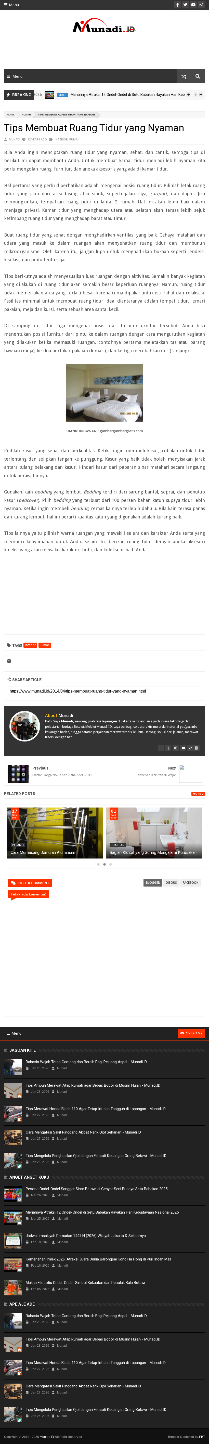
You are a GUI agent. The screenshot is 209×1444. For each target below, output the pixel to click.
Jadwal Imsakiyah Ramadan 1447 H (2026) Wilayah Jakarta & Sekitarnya (86, 1235)
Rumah (26, 114)
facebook (190, 882)
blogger (153, 882)
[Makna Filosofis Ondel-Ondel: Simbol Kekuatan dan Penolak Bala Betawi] (13, 1287)
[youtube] (183, 748)
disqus (171, 882)
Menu (14, 5)
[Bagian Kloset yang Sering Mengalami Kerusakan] (154, 833)
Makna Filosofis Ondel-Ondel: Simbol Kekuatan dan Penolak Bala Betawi (85, 1282)
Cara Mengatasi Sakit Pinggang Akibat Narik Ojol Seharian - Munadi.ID (83, 1132)
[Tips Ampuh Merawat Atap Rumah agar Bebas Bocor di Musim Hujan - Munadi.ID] (13, 1090)
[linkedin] (196, 748)
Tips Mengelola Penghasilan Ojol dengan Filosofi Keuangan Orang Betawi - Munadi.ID (96, 1155)
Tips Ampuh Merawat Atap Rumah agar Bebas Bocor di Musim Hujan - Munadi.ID (93, 1085)
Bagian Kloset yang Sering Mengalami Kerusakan (153, 852)
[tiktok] (190, 748)
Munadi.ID (47, 1437)
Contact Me (194, 1033)
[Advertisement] (104, 52)
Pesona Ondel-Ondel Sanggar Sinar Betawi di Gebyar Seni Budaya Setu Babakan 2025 (96, 1189)
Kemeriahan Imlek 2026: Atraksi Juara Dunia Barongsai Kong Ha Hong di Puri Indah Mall (98, 1259)
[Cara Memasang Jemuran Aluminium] (55, 833)
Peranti (18, 845)
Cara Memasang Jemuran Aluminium (43, 852)
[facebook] (168, 748)
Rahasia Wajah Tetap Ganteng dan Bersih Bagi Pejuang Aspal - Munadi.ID (86, 1062)
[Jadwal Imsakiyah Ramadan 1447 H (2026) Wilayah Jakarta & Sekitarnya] (13, 1240)
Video (48, 95)
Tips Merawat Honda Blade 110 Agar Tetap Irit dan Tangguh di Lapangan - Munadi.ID (96, 1109)
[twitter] (161, 748)
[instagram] (176, 748)
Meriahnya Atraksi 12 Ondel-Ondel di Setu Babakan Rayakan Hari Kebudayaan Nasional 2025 (132, 94)
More (197, 794)
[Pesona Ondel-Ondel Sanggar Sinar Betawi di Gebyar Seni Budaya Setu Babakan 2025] (13, 1194)
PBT (202, 1437)
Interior (61, 139)
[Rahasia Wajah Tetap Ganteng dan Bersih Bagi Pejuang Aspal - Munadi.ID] (13, 1067)
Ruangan (117, 845)
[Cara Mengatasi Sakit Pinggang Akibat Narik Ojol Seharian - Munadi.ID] (13, 1137)
